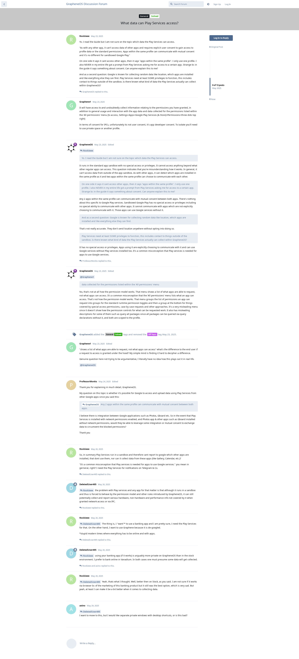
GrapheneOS (92, 404)
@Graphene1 (87, 276)
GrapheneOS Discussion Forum (86, 4)
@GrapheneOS (88, 365)
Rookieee (88, 150)
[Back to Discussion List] (4, 4)
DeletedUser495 (91, 523)
